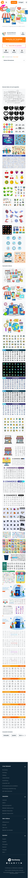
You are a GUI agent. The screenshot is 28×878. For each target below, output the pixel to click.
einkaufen (6, 860)
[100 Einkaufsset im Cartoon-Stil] (8, 672)
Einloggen (21, 2)
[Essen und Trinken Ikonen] (7, 263)
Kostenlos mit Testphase (14, 39)
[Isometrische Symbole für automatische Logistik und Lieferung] (7, 162)
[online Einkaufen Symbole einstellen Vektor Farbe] (13, 397)
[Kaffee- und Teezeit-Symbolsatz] (19, 224)
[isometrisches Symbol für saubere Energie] (8, 236)
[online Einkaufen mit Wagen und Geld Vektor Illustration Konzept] (13, 747)
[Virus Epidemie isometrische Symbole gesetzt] (13, 250)
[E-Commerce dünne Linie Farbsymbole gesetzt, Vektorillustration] (6, 614)
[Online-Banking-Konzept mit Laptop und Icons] (8, 150)
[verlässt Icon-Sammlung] (8, 213)
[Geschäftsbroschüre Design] (8, 301)
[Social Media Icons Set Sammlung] (8, 127)
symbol (14, 860)
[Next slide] (22, 860)
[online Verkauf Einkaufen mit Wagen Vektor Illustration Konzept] (13, 699)
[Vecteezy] (2, 2)
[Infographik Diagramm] (18, 161)
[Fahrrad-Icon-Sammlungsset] (8, 139)
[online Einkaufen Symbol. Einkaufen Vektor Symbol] (18, 529)
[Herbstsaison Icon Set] (8, 313)
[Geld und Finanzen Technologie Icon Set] (9, 273)
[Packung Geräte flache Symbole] (8, 225)
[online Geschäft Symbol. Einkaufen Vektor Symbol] (7, 685)
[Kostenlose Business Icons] (13, 96)
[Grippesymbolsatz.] (9, 172)
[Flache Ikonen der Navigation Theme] (13, 287)
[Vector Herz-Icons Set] (13, 113)
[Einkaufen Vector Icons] (13, 331)
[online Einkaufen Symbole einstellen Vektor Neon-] (13, 425)
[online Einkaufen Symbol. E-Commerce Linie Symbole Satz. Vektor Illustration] (9, 652)
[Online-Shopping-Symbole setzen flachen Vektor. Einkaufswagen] (13, 633)
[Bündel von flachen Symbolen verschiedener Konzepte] (13, 184)
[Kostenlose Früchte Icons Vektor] (13, 199)
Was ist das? (15, 57)
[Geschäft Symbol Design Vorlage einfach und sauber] (8, 495)
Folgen (22, 34)
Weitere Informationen (9, 59)
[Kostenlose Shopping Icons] (13, 348)
